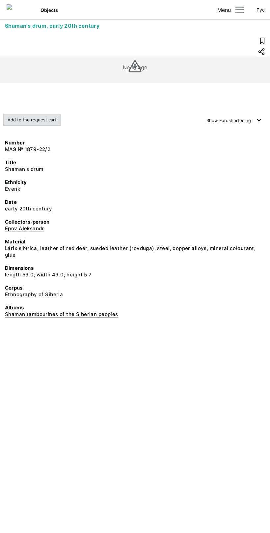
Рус (260, 10)
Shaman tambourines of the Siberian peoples (61, 314)
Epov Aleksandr (24, 228)
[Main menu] (239, 9)
